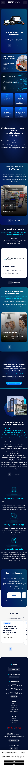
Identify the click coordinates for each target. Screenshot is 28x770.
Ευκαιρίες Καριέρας (14, 709)
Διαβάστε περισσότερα (8, 640)
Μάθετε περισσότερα (15, 45)
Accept (14, 761)
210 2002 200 (14, 696)
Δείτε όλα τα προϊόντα (15, 220)
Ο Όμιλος (14, 703)
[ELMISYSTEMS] (14, 3)
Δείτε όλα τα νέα (15, 649)
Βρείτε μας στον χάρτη (13, 669)
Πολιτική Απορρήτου (14, 720)
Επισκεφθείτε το (12, 740)
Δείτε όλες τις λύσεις (15, 282)
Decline (14, 764)
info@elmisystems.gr (14, 676)
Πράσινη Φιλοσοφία (14, 711)
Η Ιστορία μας (14, 707)
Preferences (14, 767)
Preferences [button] (22, 757)
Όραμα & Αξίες (14, 705)
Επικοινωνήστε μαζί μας (15, 383)
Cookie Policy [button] (18, 756)
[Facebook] (11, 749)
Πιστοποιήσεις (14, 722)
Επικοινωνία (14, 718)
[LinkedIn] (16, 749)
